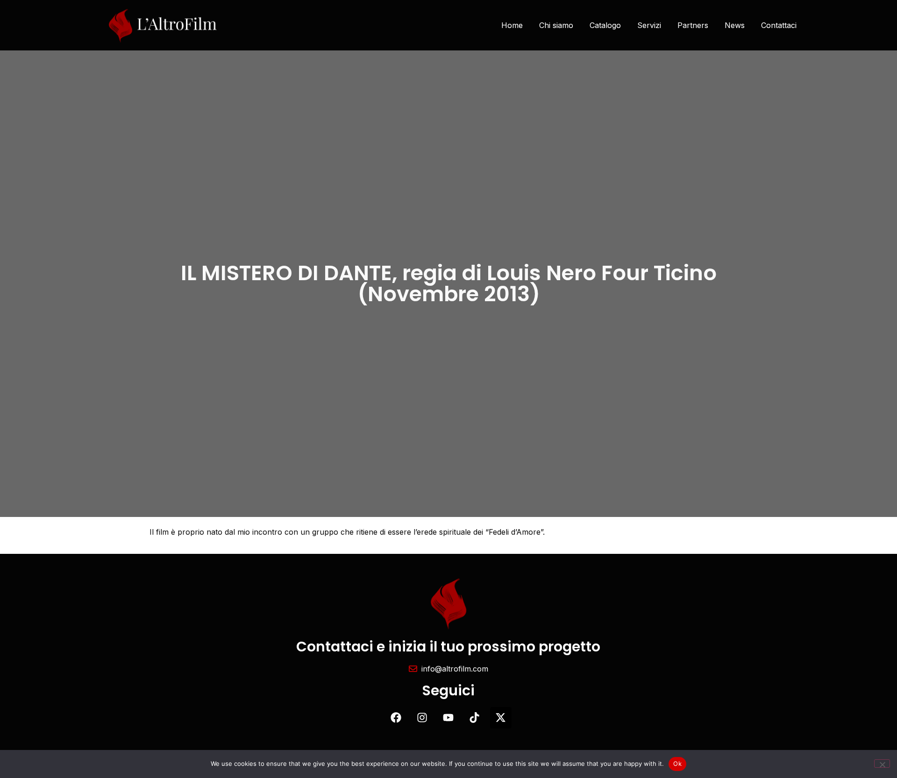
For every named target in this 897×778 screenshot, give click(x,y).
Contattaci (779, 25)
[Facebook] (396, 717)
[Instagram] (422, 717)
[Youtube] (448, 717)
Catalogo (605, 25)
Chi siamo (556, 25)
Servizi (649, 25)
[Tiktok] (474, 717)
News (735, 25)
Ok (677, 763)
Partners (692, 25)
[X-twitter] (501, 717)
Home (512, 25)
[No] (882, 763)
